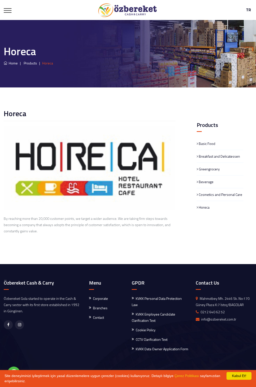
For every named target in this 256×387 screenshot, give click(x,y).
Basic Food (206, 143)
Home (12, 63)
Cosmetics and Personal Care (220, 194)
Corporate (100, 298)
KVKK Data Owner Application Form (162, 349)
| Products (27, 63)
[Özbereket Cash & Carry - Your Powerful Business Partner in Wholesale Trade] (128, 9)
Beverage (206, 181)
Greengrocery (209, 169)
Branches (100, 308)
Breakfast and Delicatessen (219, 156)
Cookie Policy (146, 330)
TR (248, 10)
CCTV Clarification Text (152, 339)
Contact (98, 317)
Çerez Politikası (186, 376)
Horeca (204, 207)
